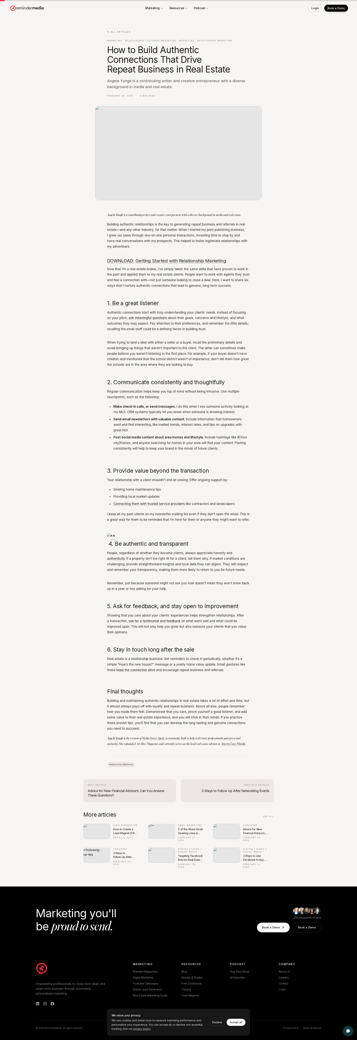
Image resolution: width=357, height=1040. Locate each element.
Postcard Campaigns (145, 983)
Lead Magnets (190, 995)
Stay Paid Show (239, 971)
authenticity (116, 558)
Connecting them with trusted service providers (149, 504)
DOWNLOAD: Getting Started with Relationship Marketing (166, 260)
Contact (283, 983)
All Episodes (237, 977)
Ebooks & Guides (191, 977)
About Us (284, 971)
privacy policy (141, 1028)
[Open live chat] (348, 1031)
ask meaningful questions (148, 318)
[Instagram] (45, 1004)
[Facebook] (52, 1004)
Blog (184, 971)
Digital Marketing (143, 977)
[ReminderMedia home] (27, 8)
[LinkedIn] (37, 1004)
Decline (217, 1022)
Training (186, 989)
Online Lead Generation (147, 989)
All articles (121, 32)
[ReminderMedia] (42, 968)
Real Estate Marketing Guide (150, 995)
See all (268, 816)
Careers (284, 977)
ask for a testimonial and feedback (154, 621)
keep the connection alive (135, 670)
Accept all (236, 1022)
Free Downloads (191, 983)
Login (282, 989)
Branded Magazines (145, 971)
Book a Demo (271, 927)
